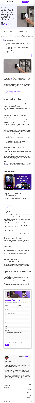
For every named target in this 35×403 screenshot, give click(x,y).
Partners (29, 387)
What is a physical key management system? (13, 91)
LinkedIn (27, 358)
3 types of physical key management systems (13, 92)
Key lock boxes (9, 204)
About (30, 382)
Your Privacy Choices (7, 387)
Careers (30, 386)
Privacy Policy (21, 342)
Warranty (29, 389)
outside (20, 223)
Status (30, 384)
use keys (11, 78)
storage (28, 103)
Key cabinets (9, 205)
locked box (14, 214)
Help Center (29, 392)
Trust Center (29, 394)
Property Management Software (25, 398)
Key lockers (9, 207)
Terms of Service (28, 397)
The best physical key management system (13, 94)
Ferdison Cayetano (8, 22)
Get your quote (25, 1)
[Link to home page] (1, 7)
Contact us (29, 390)
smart (6, 164)
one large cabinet (12, 233)
